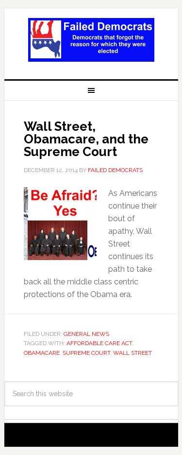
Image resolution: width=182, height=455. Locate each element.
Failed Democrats (91, 40)
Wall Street (132, 353)
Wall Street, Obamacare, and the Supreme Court (86, 139)
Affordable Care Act (99, 343)
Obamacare (42, 353)
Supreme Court (86, 353)
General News (86, 334)
